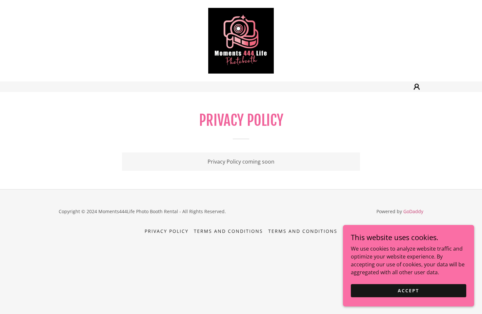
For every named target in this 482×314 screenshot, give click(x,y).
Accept (408, 290)
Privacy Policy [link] (167, 231)
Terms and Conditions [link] (228, 231)
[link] (241, 40)
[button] (416, 86)
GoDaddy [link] (413, 211)
